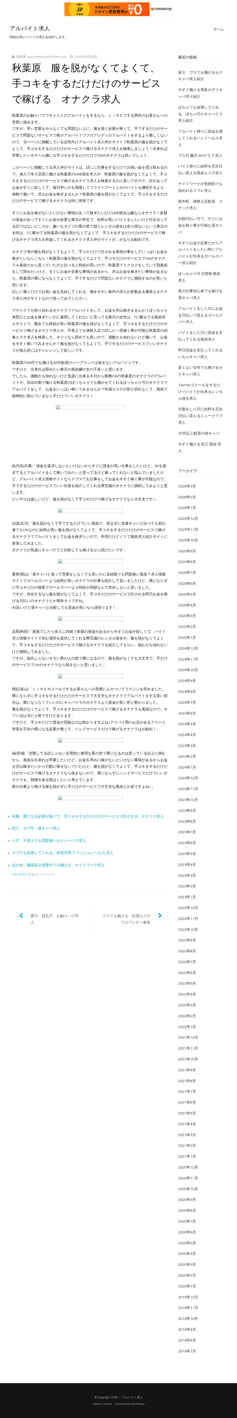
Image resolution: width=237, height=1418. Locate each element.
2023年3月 (187, 875)
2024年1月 (187, 767)
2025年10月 (188, 540)
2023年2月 (187, 886)
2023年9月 (187, 810)
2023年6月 (187, 843)
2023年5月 (187, 854)
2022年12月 (188, 908)
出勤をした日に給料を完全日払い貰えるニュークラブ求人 (200, 415)
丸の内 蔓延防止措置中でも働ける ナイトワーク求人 (58, 865)
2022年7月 (187, 962)
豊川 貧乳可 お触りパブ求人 (55, 919)
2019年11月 (188, 1308)
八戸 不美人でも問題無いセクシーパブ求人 (49, 841)
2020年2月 (187, 1275)
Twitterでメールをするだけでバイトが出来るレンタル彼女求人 (200, 391)
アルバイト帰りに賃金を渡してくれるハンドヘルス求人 (200, 138)
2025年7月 (187, 573)
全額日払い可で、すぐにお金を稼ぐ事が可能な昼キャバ (200, 225)
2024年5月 (187, 724)
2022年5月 (187, 983)
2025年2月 (187, 627)
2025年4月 (187, 605)
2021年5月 (187, 1113)
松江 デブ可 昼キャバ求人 (36, 828)
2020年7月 (187, 1221)
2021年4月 (187, 1124)
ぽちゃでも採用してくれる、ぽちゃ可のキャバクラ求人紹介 (200, 114)
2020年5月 (187, 1243)
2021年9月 (187, 1070)
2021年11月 (188, 1048)
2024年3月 (187, 746)
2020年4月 (187, 1254)
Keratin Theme (102, 1404)
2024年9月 (187, 681)
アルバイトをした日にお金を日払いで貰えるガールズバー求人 (200, 315)
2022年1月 (187, 1027)
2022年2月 (187, 1016)
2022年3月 (187, 1005)
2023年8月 (187, 821)
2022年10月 (188, 929)
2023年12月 (188, 778)
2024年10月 (188, 670)
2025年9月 (187, 551)
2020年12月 (188, 1167)
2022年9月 (187, 940)
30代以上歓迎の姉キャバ (198, 433)
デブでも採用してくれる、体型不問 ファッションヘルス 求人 (62, 853)
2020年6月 (187, 1232)
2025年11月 (188, 529)
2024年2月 (187, 756)
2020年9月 (187, 1200)
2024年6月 (187, 713)
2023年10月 (188, 800)
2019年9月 (187, 1329)
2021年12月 (188, 1037)
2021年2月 (187, 1145)
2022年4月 (187, 994)
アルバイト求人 (30, 28)
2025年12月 (188, 518)
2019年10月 (188, 1319)
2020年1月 (187, 1286)
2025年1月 (187, 637)
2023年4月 (187, 865)
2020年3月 (187, 1264)
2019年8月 (187, 1340)
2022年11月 (188, 919)
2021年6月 (187, 1102)
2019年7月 (187, 1351)
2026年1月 (187, 508)
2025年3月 (187, 616)
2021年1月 (187, 1156)
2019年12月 (188, 1297)
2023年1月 (187, 897)
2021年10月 (188, 1059)
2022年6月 (187, 973)
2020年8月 (187, 1210)
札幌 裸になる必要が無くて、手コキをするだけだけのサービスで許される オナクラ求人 (88, 816)
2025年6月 (187, 583)
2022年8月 (187, 951)
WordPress (137, 1404)
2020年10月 (188, 1189)
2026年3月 (187, 486)
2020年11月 (188, 1178)
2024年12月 (188, 648)
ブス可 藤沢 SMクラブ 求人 (200, 156)
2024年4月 (187, 735)
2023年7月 (187, 832)
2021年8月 (187, 1081)
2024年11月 (188, 659)
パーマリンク (21, 874)
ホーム (219, 29)
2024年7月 (187, 702)
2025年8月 (187, 562)
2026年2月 (187, 497)
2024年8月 (187, 692)
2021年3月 (187, 1135)
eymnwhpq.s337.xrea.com (47, 56)
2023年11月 (188, 789)
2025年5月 (187, 594)
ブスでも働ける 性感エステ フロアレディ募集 (128, 919)
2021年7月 (187, 1091)
